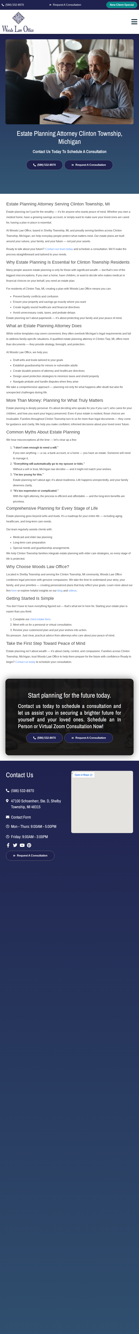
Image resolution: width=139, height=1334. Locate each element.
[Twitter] (15, 845)
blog (60, 590)
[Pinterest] (29, 845)
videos (72, 590)
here (14, 590)
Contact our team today (59, 249)
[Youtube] (22, 845)
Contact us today (25, 662)
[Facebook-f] (8, 845)
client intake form (40, 619)
